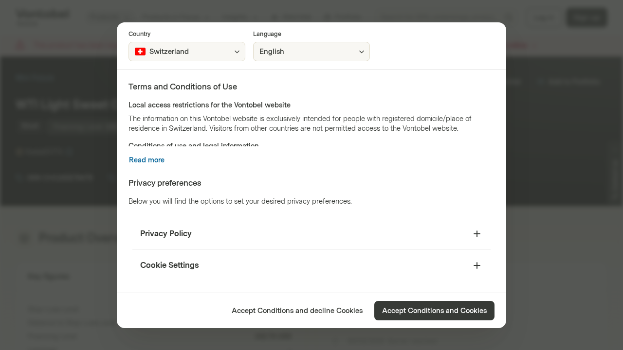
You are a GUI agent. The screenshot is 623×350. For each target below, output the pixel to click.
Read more (147, 160)
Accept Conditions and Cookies (434, 311)
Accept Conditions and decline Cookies (297, 311)
